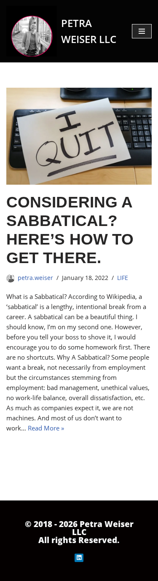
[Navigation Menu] (142, 31)
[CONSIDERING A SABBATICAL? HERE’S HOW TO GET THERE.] (79, 136)
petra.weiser (35, 278)
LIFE (122, 278)
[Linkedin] (79, 558)
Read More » (46, 428)
